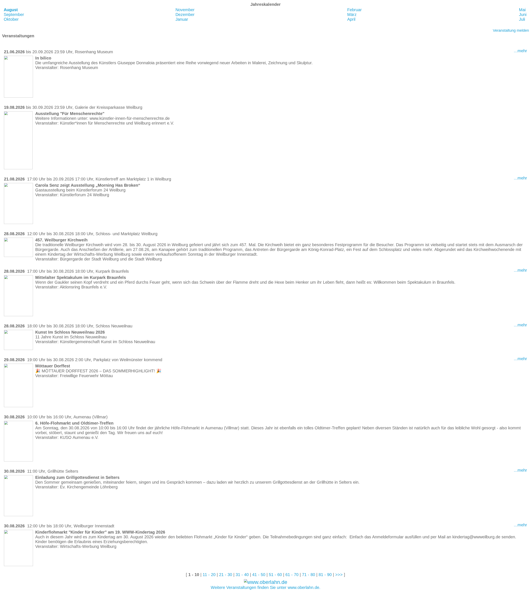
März (352, 14)
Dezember (185, 14)
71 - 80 (308, 574)
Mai (522, 9)
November (185, 9)
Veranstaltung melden (511, 30)
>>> (339, 574)
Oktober (11, 19)
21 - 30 (225, 574)
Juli (522, 19)
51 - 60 (275, 574)
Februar (354, 9)
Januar (181, 19)
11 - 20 (209, 574)
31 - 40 (242, 574)
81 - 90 (325, 574)
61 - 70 (291, 574)
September (14, 14)
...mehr (520, 50)
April (351, 19)
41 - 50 (258, 574)
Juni (522, 14)
